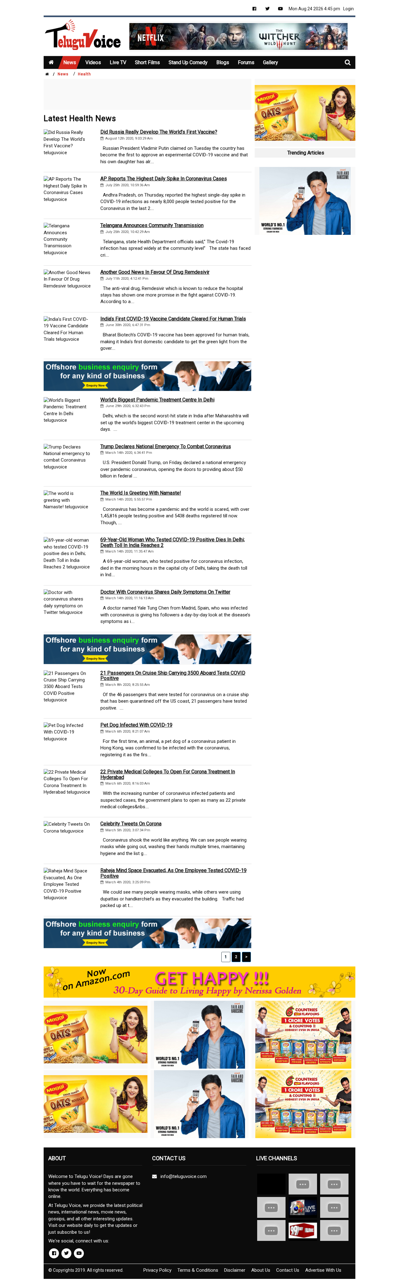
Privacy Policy (157, 1270)
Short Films (147, 62)
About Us (260, 1270)
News (69, 62)
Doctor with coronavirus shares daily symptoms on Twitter (165, 592)
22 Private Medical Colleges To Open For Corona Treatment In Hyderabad (167, 774)
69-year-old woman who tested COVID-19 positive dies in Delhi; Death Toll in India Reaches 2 (172, 542)
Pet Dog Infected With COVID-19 (136, 725)
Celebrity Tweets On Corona (130, 824)
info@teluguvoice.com (182, 1176)
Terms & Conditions (197, 1270)
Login (348, 8)
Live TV (118, 62)
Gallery (270, 62)
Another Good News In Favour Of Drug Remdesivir (154, 272)
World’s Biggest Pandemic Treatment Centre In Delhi (157, 400)
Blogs (222, 62)
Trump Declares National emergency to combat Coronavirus (165, 446)
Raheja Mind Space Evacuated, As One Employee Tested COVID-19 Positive (173, 873)
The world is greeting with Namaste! (140, 493)
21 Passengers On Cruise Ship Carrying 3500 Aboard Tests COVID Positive (172, 675)
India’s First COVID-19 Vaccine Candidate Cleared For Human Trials (173, 319)
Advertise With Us (323, 1270)
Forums (246, 62)
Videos (93, 62)
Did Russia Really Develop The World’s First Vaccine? (158, 132)
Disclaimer (234, 1270)
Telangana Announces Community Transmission (152, 225)
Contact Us (287, 1270)
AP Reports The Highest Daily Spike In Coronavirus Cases (163, 179)
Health (84, 74)
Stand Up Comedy (188, 62)
